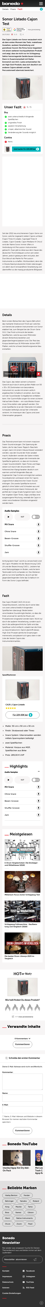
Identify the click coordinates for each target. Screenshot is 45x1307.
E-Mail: (5, 1105)
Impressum (7, 1276)
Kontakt (5, 1271)
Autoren (5, 1288)
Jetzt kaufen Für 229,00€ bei (24, 149)
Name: (5, 1093)
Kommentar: (7, 1072)
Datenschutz (7, 1282)
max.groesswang (34, 29)
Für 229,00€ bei (20, 715)
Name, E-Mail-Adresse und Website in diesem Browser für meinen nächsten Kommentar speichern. (22, 1119)
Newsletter (15, 1259)
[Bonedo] (13, 3)
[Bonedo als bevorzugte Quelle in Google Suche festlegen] (19, 29)
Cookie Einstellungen (11, 1293)
